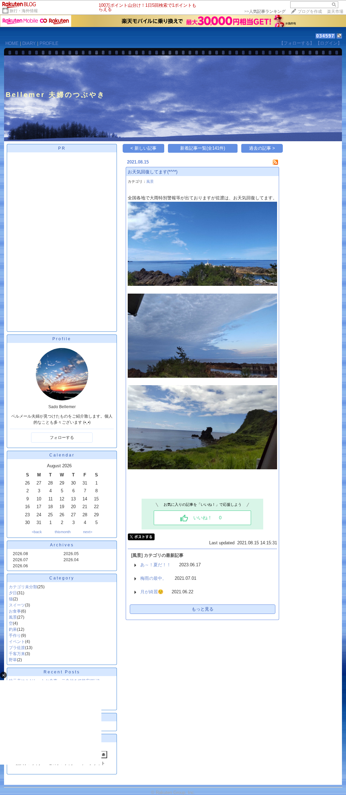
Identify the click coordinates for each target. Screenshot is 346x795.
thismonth (63, 532)
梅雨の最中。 (153, 578)
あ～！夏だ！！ (155, 564)
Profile (61, 339)
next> (87, 532)
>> (265, 11)
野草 (13, 659)
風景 (13, 617)
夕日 (13, 593)
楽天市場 (335, 11)
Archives (62, 545)
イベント (17, 641)
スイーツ (17, 605)
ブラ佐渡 (17, 647)
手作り (15, 635)
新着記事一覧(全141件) (202, 148)
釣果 (13, 629)
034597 (325, 36)
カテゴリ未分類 (23, 587)
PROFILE (49, 43)
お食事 (15, 611)
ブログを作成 (310, 11)
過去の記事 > (262, 148)
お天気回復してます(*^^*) (152, 171)
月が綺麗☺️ (152, 591)
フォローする (62, 437)
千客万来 (17, 653)
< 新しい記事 (143, 148)
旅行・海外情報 (23, 10)
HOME (12, 43)
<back (37, 532)
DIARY (29, 43)
